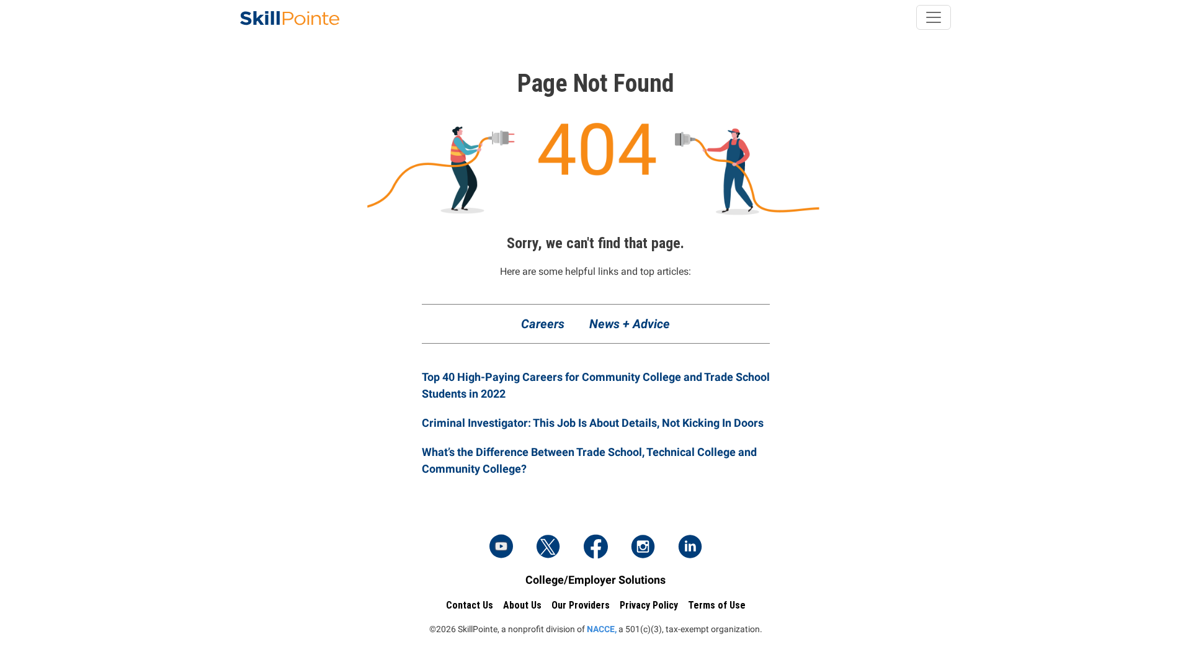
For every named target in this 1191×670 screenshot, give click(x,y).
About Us (522, 605)
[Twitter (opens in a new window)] (548, 547)
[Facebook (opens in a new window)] (595, 547)
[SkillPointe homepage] (289, 17)
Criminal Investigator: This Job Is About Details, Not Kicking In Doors (593, 422)
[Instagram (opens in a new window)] (642, 547)
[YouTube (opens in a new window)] (501, 547)
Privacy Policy (649, 605)
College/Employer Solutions (595, 579)
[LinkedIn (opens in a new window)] (689, 547)
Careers (542, 323)
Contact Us (469, 605)
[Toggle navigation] (933, 17)
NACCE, (602, 629)
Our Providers (580, 605)
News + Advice (629, 323)
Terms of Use (717, 605)
